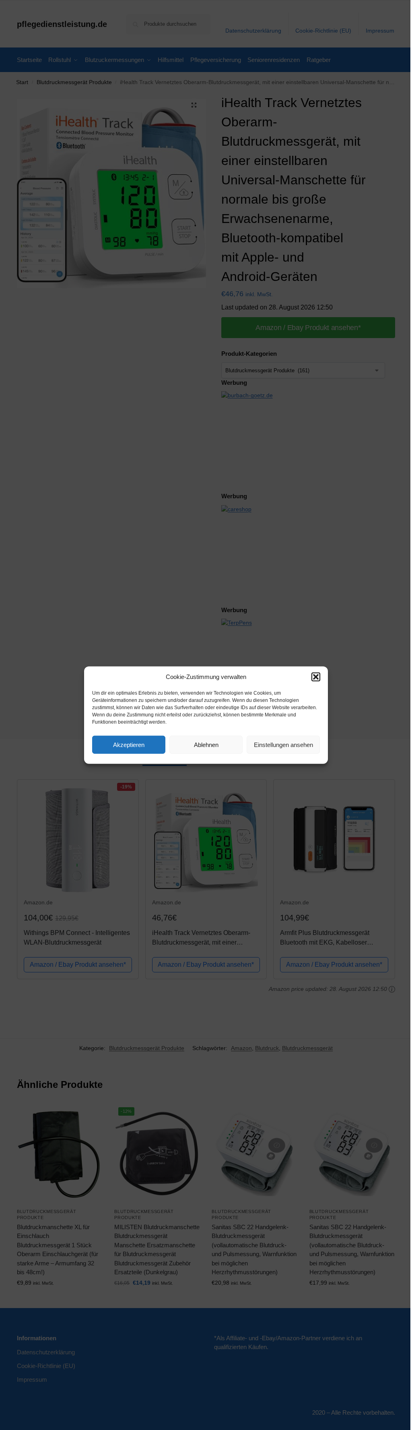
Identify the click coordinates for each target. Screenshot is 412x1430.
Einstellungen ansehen (283, 744)
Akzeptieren (128, 744)
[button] (316, 677)
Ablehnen (206, 744)
